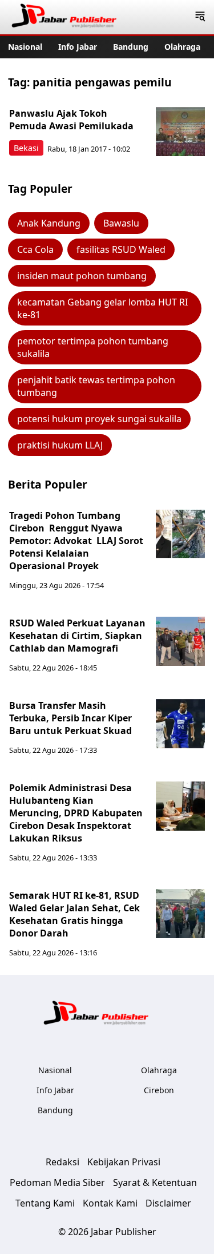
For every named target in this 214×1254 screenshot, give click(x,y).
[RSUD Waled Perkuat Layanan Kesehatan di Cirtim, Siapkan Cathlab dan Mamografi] (180, 641)
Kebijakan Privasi (123, 1162)
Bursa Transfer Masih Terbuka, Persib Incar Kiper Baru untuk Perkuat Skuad (70, 718)
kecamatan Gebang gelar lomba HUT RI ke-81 (102, 308)
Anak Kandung (48, 223)
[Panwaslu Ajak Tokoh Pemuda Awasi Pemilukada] (180, 131)
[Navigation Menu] (200, 17)
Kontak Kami (110, 1203)
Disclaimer (168, 1203)
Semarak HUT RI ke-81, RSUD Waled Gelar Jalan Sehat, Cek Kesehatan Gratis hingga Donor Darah (74, 914)
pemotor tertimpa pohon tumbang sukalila (92, 347)
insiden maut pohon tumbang (82, 275)
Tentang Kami (45, 1203)
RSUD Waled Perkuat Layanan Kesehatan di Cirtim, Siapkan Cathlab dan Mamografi (77, 635)
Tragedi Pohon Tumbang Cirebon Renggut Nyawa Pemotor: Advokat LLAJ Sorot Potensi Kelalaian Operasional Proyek (76, 540)
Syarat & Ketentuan (155, 1182)
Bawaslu (121, 223)
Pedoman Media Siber (57, 1182)
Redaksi (62, 1162)
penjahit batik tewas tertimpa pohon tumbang (96, 386)
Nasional (25, 46)
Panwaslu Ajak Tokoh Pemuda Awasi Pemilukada (71, 119)
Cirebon (159, 1090)
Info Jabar (77, 46)
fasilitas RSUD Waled (120, 249)
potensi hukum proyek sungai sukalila (99, 418)
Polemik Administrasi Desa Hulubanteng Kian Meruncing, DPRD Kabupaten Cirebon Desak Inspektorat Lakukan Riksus (76, 812)
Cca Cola (35, 249)
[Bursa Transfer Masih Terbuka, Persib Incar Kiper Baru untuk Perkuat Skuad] (180, 723)
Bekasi (26, 147)
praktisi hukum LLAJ (60, 445)
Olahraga (182, 46)
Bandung (130, 46)
